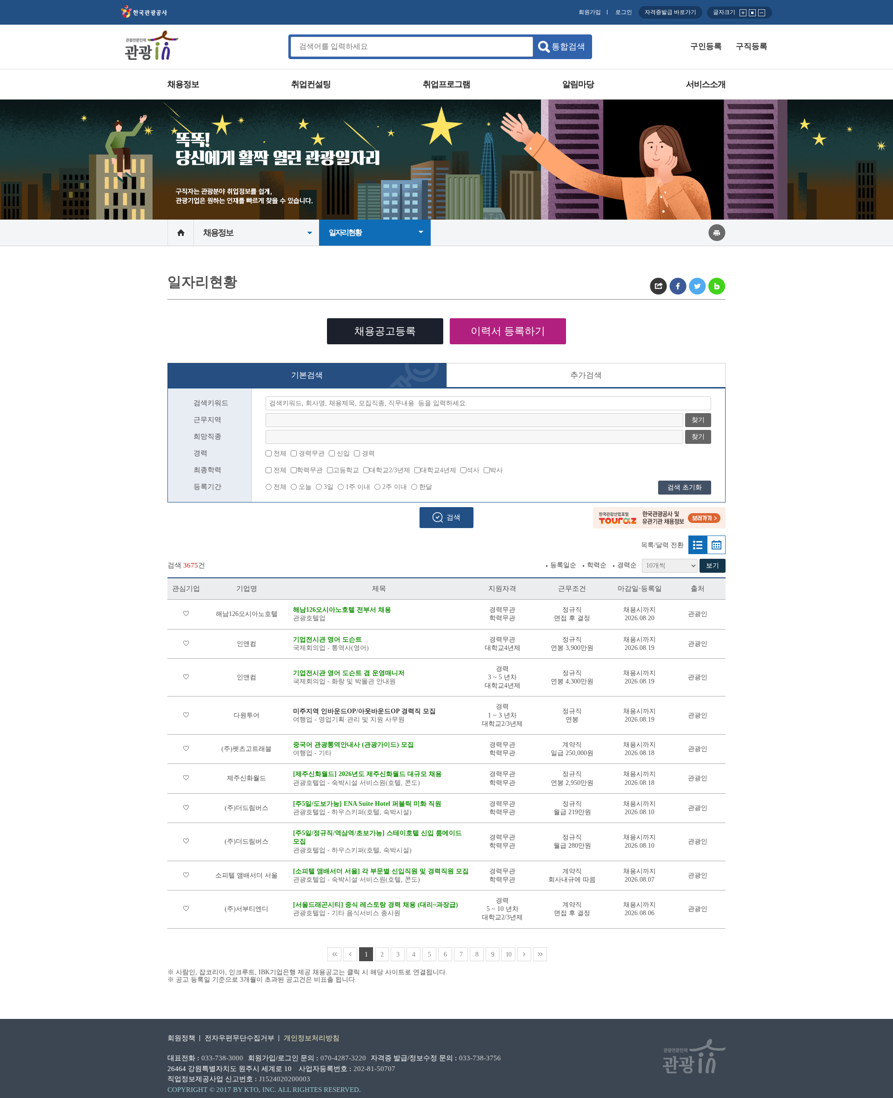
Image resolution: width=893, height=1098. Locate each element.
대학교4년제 (438, 470)
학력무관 (310, 470)
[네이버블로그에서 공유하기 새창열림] (717, 286)
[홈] (180, 233)
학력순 (596, 565)
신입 (343, 453)
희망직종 (207, 436)
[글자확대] (743, 11)
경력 (368, 453)
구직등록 (751, 46)
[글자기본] (753, 11)
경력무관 (312, 453)
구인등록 (706, 46)
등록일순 (563, 565)
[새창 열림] (144, 16)
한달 (425, 486)
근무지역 (207, 419)
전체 (280, 453)
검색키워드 (210, 403)
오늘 (305, 486)
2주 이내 (394, 486)
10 (508, 954)
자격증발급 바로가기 (670, 12)
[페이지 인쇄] (717, 231)
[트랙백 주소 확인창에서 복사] (658, 286)
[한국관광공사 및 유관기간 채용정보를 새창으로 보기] (659, 526)
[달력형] (716, 545)
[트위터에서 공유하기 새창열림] (697, 286)
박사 (496, 470)
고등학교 (346, 470)
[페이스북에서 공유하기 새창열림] (677, 286)
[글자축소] (762, 11)
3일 (328, 486)
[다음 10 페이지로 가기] (524, 954)
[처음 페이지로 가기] (334, 954)
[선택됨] (697, 545)
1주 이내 (358, 486)
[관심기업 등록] (186, 613)
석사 (473, 470)
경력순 (627, 565)
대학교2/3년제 (389, 470)
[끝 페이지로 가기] (540, 954)
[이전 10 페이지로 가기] (350, 954)
